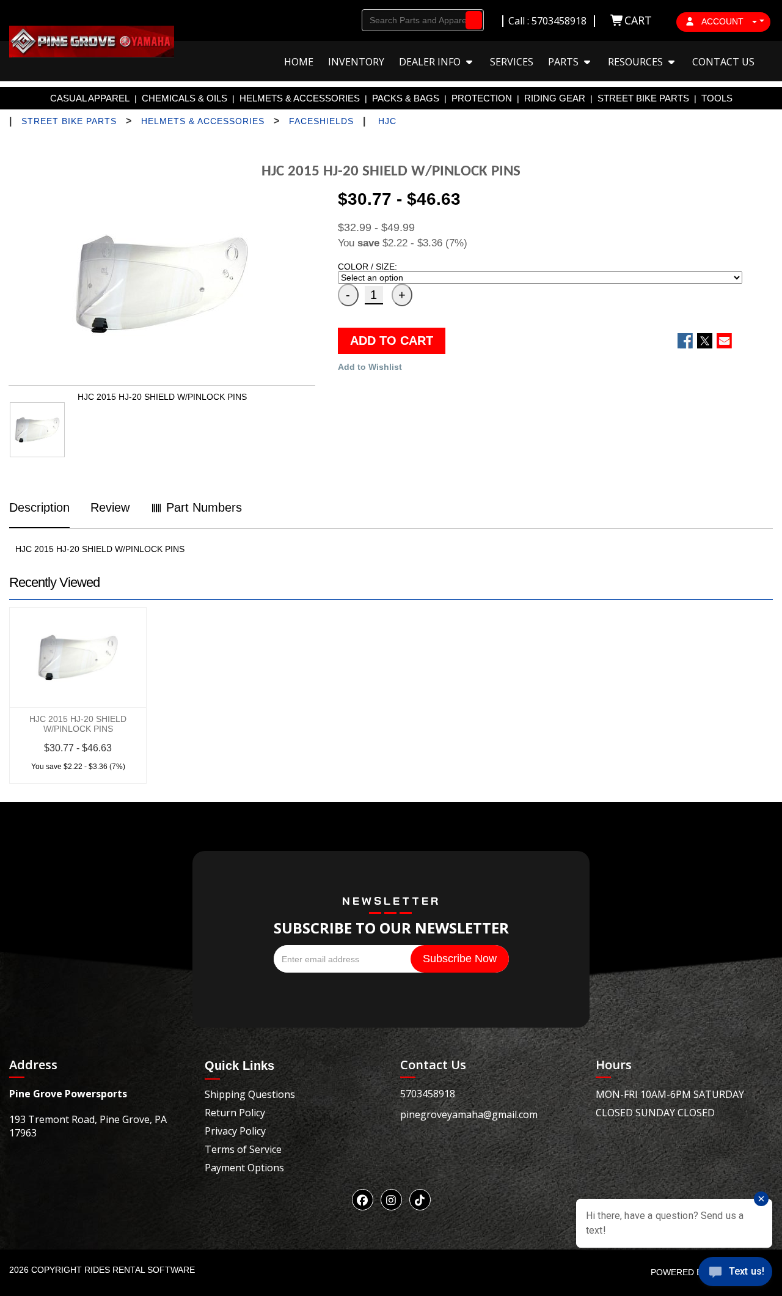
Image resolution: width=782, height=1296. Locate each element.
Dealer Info (431, 61)
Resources (636, 61)
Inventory (356, 61)
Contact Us (723, 61)
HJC (387, 121)
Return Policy (235, 1112)
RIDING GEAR (554, 98)
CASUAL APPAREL (90, 98)
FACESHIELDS (321, 121)
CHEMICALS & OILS (184, 98)
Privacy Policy (235, 1130)
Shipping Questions (250, 1094)
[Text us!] (735, 1273)
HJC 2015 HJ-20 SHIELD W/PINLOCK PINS (77, 724)
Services (511, 61)
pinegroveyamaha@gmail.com (469, 1114)
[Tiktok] (420, 1199)
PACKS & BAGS (405, 98)
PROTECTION (481, 98)
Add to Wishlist (370, 367)
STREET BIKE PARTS (643, 98)
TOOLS (717, 98)
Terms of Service (243, 1149)
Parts (564, 61)
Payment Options (244, 1167)
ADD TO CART (391, 340)
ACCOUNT (723, 21)
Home (298, 61)
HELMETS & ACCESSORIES (299, 98)
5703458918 (427, 1093)
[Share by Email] (724, 340)
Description (39, 507)
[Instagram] (391, 1199)
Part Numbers (202, 507)
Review (110, 507)
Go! (471, 20)
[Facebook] (362, 1199)
